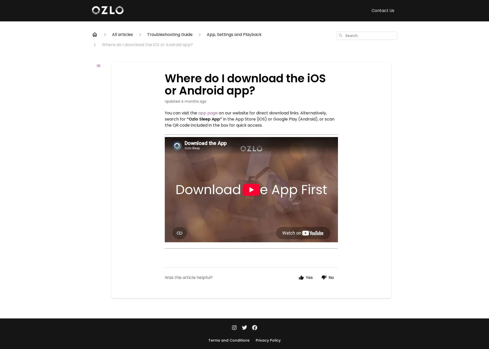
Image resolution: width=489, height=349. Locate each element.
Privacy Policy (268, 340)
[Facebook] (255, 328)
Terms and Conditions (229, 340)
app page (208, 113)
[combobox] (366, 36)
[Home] (95, 35)
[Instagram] (234, 328)
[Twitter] (244, 328)
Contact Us (383, 11)
